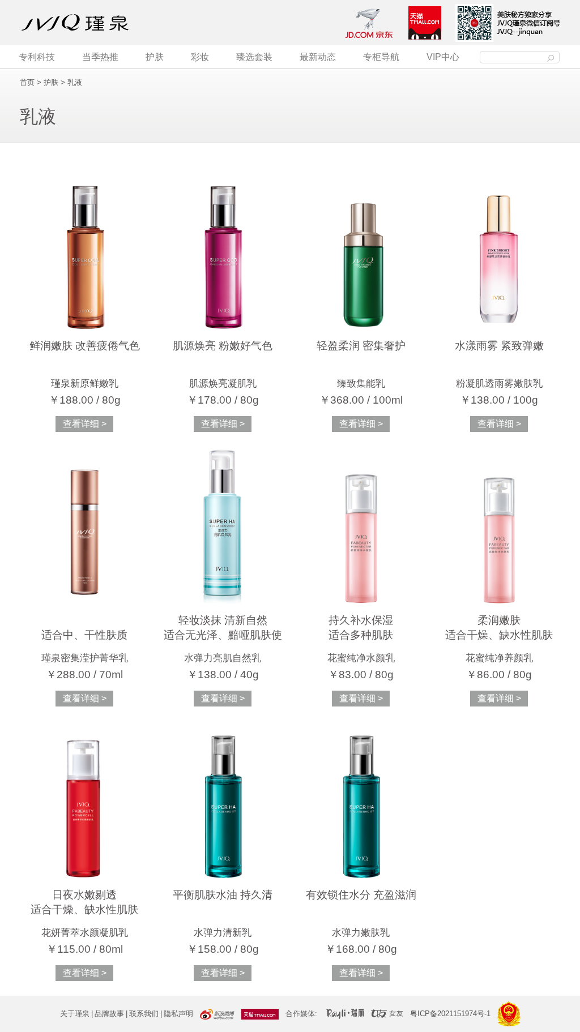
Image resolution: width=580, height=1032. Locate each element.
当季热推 (100, 57)
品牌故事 (109, 1013)
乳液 (74, 82)
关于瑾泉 (74, 1013)
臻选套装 (254, 57)
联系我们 (144, 1013)
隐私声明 (178, 1013)
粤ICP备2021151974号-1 (450, 1013)
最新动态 (318, 57)
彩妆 (200, 57)
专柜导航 (381, 57)
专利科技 (37, 57)
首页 (27, 82)
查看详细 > (84, 424)
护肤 (155, 57)
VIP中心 (443, 57)
